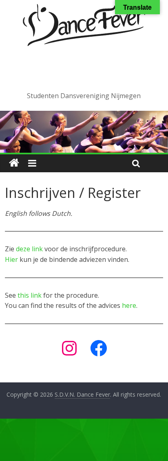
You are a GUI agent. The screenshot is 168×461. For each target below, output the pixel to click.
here (129, 305)
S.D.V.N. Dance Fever (83, 68)
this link (30, 295)
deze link (29, 248)
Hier (11, 259)
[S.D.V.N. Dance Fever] (14, 163)
